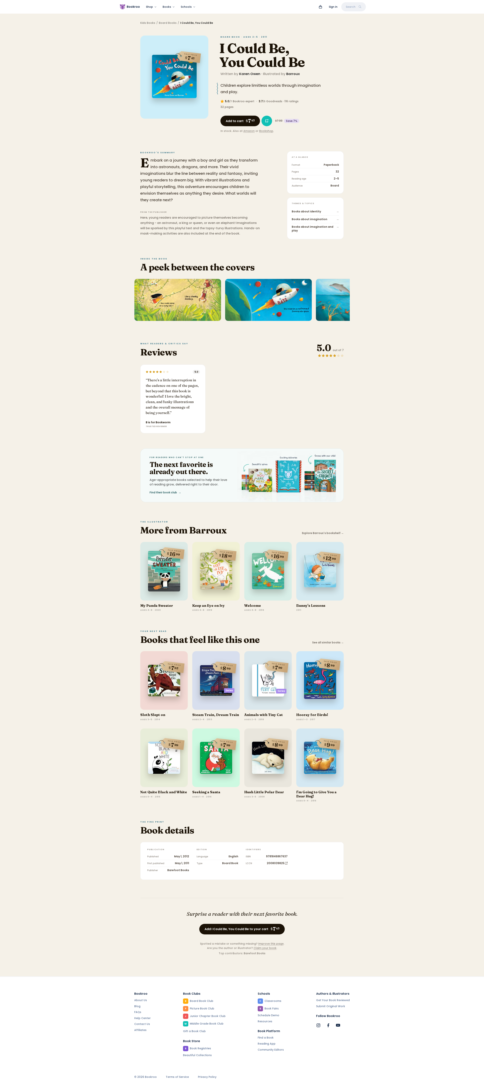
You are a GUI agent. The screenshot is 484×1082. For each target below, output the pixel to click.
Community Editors (271, 1050)
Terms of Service (177, 1077)
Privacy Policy (207, 1077)
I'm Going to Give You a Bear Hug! (316, 794)
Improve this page (271, 944)
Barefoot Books (178, 870)
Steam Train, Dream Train (215, 715)
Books (167, 7)
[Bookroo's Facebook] (328, 1025)
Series (229, 690)
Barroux (293, 73)
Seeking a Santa (206, 792)
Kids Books (147, 23)
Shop (149, 7)
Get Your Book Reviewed (333, 1000)
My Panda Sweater (156, 605)
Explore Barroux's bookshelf (323, 533)
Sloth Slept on (152, 715)
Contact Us (142, 1024)
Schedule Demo (268, 1015)
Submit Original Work (330, 1006)
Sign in (333, 7)
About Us (140, 1000)
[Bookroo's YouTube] (338, 1025)
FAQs (137, 1012)
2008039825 (275, 863)
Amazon (249, 131)
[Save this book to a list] (266, 121)
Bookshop (266, 131)
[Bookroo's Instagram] (318, 1025)
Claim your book (265, 948)
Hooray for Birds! (312, 715)
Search (350, 7)
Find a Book (266, 1037)
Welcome (252, 605)
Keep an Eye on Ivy (208, 605)
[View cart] (320, 6)
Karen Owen (249, 73)
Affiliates (140, 1030)
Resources (265, 1021)
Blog (137, 1006)
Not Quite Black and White (163, 792)
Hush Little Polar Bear (264, 792)
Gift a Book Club (194, 1031)
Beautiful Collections (197, 1055)
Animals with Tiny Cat (263, 715)
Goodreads (274, 101)
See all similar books (328, 642)
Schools (186, 7)
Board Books (168, 23)
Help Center (142, 1018)
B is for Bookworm (158, 422)
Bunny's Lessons (310, 605)
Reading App (266, 1044)
